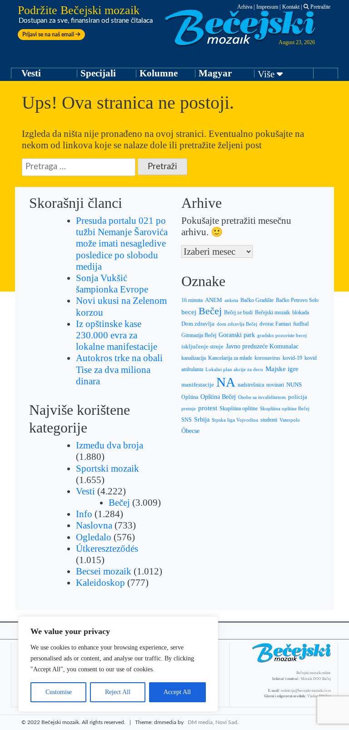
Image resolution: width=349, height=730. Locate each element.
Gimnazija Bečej (198, 335)
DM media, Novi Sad (212, 722)
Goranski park (237, 335)
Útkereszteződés (107, 548)
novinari (275, 385)
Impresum (267, 7)
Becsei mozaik (103, 571)
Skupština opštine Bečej (284, 408)
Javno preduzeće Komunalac (262, 346)
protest (207, 408)
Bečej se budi (238, 312)
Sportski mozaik (107, 468)
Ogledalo (93, 537)
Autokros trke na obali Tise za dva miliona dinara (119, 369)
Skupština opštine (238, 408)
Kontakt (290, 7)
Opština (189, 397)
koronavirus (267, 358)
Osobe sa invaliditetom (262, 397)
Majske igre (282, 369)
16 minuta (192, 300)
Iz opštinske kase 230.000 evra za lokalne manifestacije (116, 335)
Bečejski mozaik (272, 312)
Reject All (117, 692)
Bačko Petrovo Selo (297, 300)
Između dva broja (109, 445)
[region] (118, 664)
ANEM (213, 300)
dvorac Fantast (275, 324)
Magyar (215, 73)
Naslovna (94, 525)
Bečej (119, 502)
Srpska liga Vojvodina (235, 420)
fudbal (301, 324)
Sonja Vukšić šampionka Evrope (112, 283)
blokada (300, 312)
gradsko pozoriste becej (282, 335)
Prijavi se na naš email (48, 34)
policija (297, 397)
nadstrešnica (251, 385)
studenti (268, 420)
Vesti (31, 73)
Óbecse (190, 431)
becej (188, 312)
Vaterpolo (289, 420)
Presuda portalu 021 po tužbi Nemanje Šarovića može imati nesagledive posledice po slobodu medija (122, 243)
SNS (186, 420)
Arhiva (244, 7)
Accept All (177, 692)
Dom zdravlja (197, 324)
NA (225, 382)
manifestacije (197, 384)
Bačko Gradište (257, 300)
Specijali (98, 73)
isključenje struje (202, 346)
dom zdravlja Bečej (237, 324)
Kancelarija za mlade (230, 358)
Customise (58, 692)
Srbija (201, 419)
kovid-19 (292, 358)
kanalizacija (193, 358)
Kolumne (159, 73)
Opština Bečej (218, 396)
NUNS (294, 385)
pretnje (188, 408)
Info (84, 513)
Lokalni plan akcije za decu (234, 369)
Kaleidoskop (100, 582)
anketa (231, 300)
